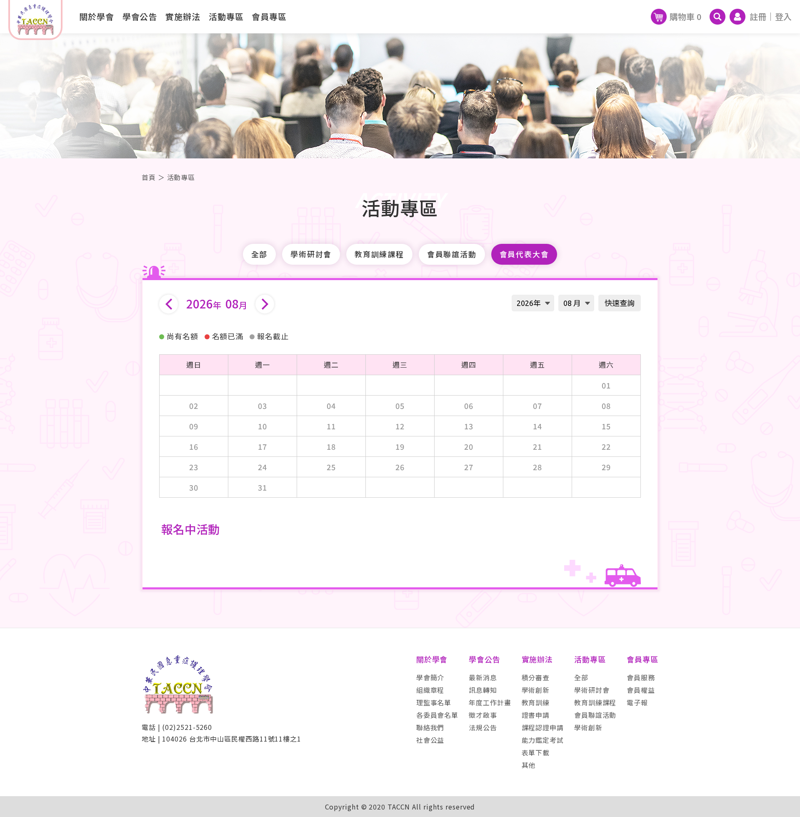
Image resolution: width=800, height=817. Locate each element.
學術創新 (536, 690)
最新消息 (483, 677)
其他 (529, 765)
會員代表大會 (524, 254)
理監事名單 (434, 702)
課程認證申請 (543, 727)
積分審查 (536, 677)
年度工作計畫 (490, 702)
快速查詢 (620, 303)
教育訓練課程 (379, 254)
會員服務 (641, 677)
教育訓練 (536, 702)
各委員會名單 (437, 715)
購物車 (685, 16)
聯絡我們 (430, 727)
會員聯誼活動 (452, 254)
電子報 (637, 702)
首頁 (149, 177)
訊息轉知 (483, 690)
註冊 (758, 16)
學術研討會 (311, 254)
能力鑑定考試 (543, 740)
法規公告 (483, 727)
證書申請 (536, 715)
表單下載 (536, 752)
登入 (783, 16)
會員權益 (641, 690)
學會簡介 (430, 677)
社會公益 (430, 740)
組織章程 (430, 690)
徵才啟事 (483, 715)
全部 (259, 254)
